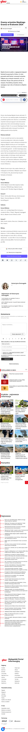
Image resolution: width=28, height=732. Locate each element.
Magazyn (3, 692)
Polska (2, 698)
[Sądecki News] (11, 721)
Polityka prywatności (6, 712)
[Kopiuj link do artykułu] (21, 260)
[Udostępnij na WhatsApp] (12, 260)
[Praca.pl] (4, 721)
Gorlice (3, 677)
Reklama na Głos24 (6, 710)
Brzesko (3, 671)
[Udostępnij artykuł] (25, 27)
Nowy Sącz (17, 668)
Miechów (3, 681)
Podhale (17, 673)
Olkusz (16, 669)
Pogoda (3, 690)
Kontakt (3, 714)
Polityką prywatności (7, 353)
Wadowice (17, 681)
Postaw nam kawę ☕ (7, 34)
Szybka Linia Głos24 (6, 699)
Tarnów (16, 679)
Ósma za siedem (5, 701)
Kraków (3, 668)
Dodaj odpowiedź (16, 334)
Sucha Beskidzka (19, 677)
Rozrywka (5, 462)
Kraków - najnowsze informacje (10, 395)
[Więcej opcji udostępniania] (25, 260)
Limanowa (3, 679)
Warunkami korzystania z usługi (16, 352)
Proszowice (17, 675)
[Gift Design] (4, 724)
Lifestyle (3, 694)
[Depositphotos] (17, 721)
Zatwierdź (7, 359)
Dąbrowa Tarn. (5, 675)
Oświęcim (17, 671)
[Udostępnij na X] (16, 260)
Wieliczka (17, 683)
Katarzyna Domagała (7, 28)
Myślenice (3, 683)
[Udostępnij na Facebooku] (3, 260)
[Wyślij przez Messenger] (7, 260)
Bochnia (3, 669)
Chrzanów (3, 673)
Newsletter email (5, 708)
